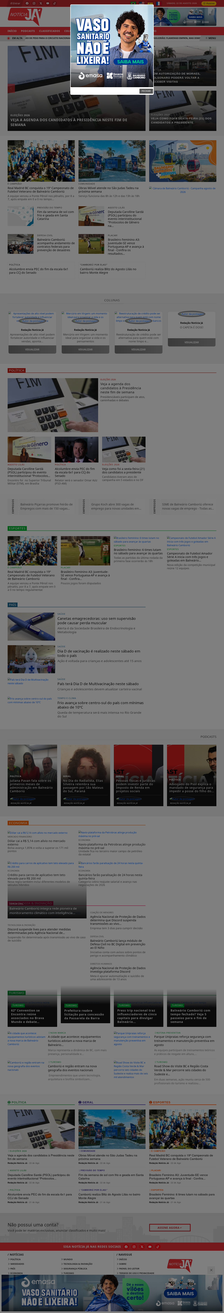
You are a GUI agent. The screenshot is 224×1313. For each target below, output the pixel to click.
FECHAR (146, 90)
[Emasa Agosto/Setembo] (112, 45)
